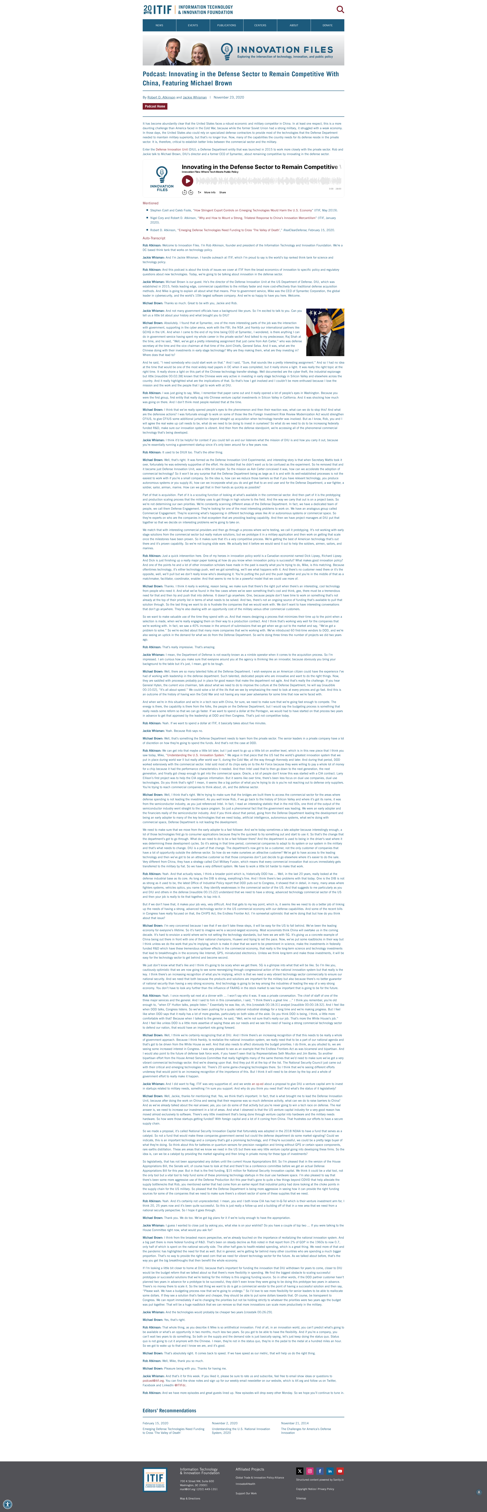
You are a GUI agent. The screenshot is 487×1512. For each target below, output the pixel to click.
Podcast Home (155, 106)
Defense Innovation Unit (172, 149)
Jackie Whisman (195, 97)
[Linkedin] (330, 1471)
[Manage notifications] (479, 1492)
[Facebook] (320, 1471)
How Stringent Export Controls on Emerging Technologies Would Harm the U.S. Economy (253, 210)
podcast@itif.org (153, 1380)
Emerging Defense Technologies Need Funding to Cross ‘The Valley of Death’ (229, 230)
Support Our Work (246, 1493)
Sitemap (301, 1498)
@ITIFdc (180, 1385)
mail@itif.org (187, 1489)
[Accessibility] (7, 1504)
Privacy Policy (326, 1489)
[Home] (193, 9)
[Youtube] (340, 1471)
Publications (226, 25)
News (159, 25)
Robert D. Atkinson (161, 97)
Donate (328, 25)
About (294, 25)
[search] (340, 9)
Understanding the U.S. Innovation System (195, 755)
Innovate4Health (245, 1484)
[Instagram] (310, 1471)
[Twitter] (299, 1471)
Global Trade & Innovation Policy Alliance (260, 1477)
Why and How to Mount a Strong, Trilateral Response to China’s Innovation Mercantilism (257, 218)
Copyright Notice (306, 1489)
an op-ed (257, 1084)
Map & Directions (190, 1498)
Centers (260, 25)
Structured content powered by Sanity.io (320, 1479)
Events (193, 25)
